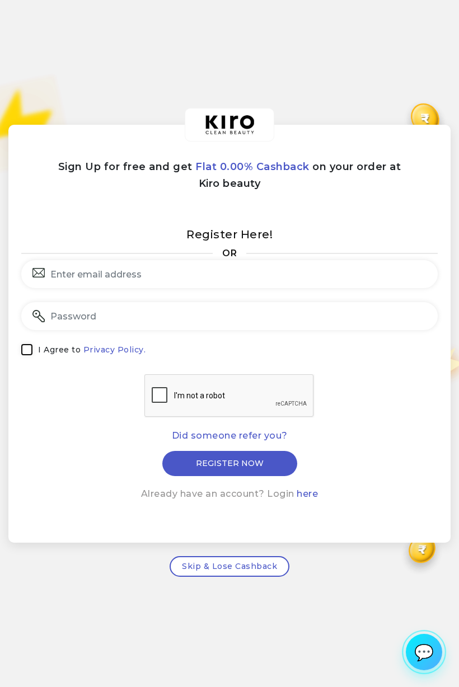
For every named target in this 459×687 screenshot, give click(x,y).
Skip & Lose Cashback (229, 566)
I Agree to (92, 350)
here (307, 493)
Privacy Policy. (114, 350)
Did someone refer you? (230, 435)
